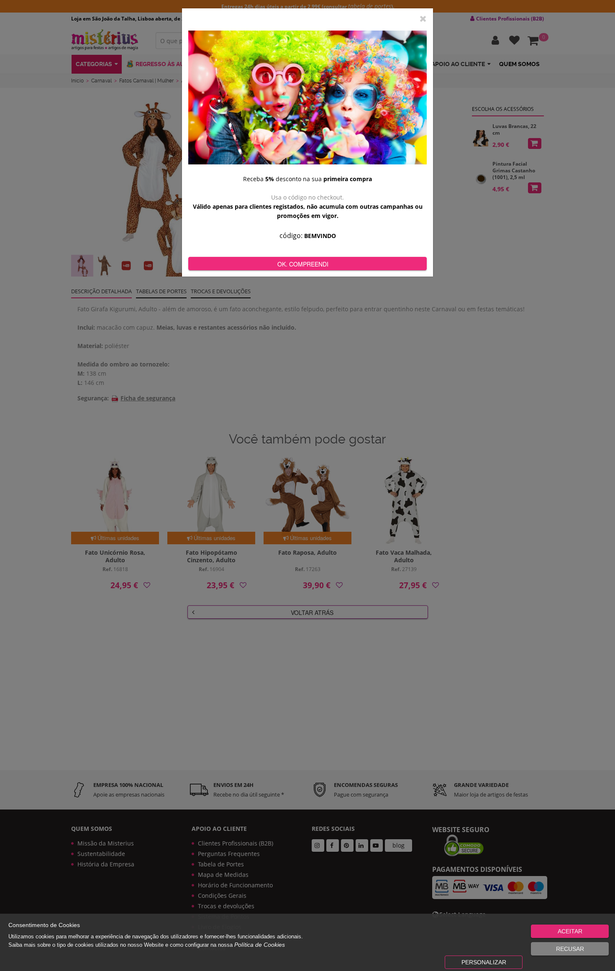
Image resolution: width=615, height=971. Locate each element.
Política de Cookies (259, 944)
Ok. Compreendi (302, 264)
